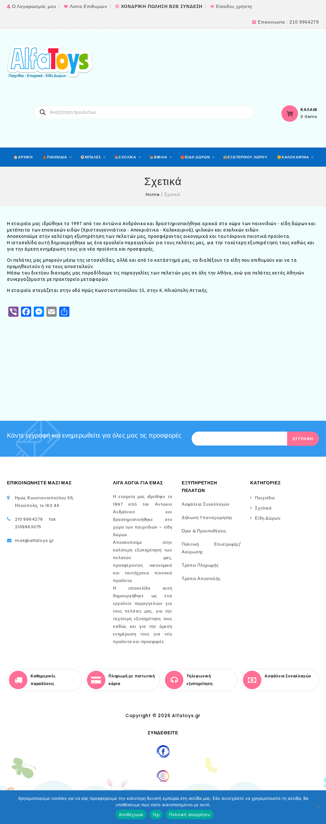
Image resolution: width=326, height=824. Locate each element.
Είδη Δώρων (267, 518)
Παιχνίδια (265, 498)
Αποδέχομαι (131, 814)
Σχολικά (263, 508)
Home (152, 194)
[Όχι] (318, 807)
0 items (309, 116)
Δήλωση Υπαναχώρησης (207, 518)
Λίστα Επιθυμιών (88, 6)
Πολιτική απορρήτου (189, 814)
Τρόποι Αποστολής (201, 579)
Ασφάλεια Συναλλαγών (206, 504)
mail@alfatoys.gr (34, 540)
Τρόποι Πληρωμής (200, 565)
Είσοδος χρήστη (234, 6)
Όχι (156, 814)
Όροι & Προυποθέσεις (204, 531)
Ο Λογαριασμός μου (34, 6)
